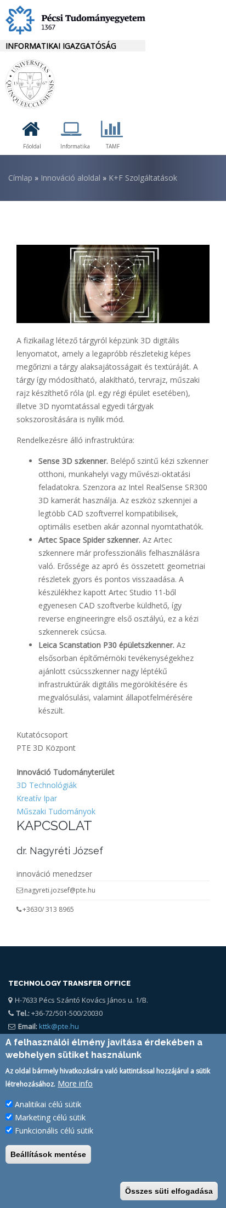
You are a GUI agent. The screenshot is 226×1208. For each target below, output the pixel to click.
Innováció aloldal (70, 177)
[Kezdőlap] (72, 20)
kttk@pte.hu (58, 1026)
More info (75, 1083)
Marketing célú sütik (50, 1117)
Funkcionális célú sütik (54, 1130)
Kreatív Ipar (36, 798)
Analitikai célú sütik (48, 1104)
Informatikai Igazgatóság (60, 46)
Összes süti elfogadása (169, 1191)
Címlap (20, 177)
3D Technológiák (46, 785)
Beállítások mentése (48, 1154)
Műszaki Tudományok (55, 811)
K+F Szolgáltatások (143, 177)
